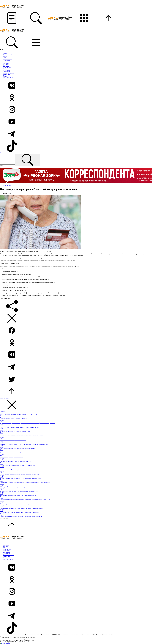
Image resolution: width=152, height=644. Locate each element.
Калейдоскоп (6, 68)
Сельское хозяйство (8, 73)
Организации (6, 60)
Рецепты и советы (8, 77)
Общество (6, 66)
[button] (12, 23)
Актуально (6, 63)
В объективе (6, 74)
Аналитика (6, 64)
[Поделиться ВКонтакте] (76, 355)
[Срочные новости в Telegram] (76, 134)
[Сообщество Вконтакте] (76, 85)
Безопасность (6, 70)
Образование (6, 71)
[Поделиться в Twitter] (76, 379)
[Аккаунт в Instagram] (76, 110)
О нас (4, 57)
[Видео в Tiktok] (76, 146)
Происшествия (7, 67)
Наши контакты (7, 59)
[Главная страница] (60, 23)
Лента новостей (7, 54)
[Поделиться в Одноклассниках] (76, 343)
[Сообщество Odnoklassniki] (76, 97)
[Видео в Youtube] (76, 122)
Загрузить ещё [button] (4, 518)
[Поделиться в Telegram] (76, 367)
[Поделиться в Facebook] (76, 331)
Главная (5, 53)
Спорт (5, 76)
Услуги (5, 56)
